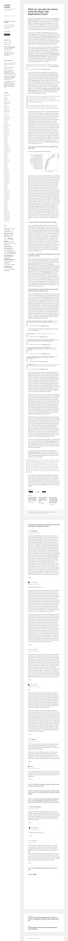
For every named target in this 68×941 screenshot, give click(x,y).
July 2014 (5, 137)
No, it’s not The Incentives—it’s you (8, 68)
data (5, 233)
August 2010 (6, 200)
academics (6, 228)
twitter (5, 270)
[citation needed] (7, 6)
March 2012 (6, 169)
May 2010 (6, 206)
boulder (5, 230)
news (12, 248)
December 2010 (7, 195)
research (7, 263)
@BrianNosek (31, 333)
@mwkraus (45, 321)
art (9, 228)
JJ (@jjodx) (33, 739)
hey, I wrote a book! (7, 42)
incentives (6, 243)
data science (6, 235)
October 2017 (6, 113)
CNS (9, 230)
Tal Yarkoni (41, 512)
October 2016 (6, 119)
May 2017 (6, 115)
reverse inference (7, 264)
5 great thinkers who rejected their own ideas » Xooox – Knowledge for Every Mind (9, 83)
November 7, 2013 (45, 325)
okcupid (5, 250)
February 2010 (7, 212)
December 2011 (7, 175)
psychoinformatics (11, 253)
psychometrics (7, 257)
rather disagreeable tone (34, 452)
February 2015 (7, 131)
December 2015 (7, 125)
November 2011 (7, 177)
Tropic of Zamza (7, 44)
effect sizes (6, 236)
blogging (12, 228)
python (12, 259)
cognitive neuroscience (8, 231)
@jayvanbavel (35, 321)
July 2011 (5, 185)
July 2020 (5, 97)
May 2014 (6, 141)
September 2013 (7, 151)
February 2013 (7, 161)
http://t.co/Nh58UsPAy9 (54, 66)
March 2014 (6, 145)
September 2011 (7, 181)
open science (10, 250)
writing (8, 270)
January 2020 (6, 101)
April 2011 (6, 189)
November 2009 (7, 218)
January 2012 (6, 173)
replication (10, 261)
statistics (8, 266)
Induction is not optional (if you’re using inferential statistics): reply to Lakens (10, 48)
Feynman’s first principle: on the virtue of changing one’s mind (9, 86)
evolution (6, 238)
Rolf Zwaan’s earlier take (48, 36)
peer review (6, 252)
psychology (8, 255)
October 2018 (6, 107)
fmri (6, 241)
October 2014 (6, 135)
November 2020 (7, 95)
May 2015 (6, 127)
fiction (10, 238)
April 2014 (6, 143)
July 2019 (5, 105)
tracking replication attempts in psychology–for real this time (32, 498)
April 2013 (6, 157)
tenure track (6, 269)
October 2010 (6, 196)
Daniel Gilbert (34, 531)
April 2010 (6, 208)
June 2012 (6, 163)
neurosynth (7, 249)
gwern (32, 766)
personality (12, 252)
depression (11, 235)
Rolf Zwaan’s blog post (50, 441)
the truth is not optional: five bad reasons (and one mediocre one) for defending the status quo (53, 500)
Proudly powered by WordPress (34, 938)
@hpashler (40, 321)
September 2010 (7, 198)
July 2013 (5, 155)
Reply (30, 577)
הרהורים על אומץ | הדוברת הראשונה (10, 62)
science (13, 264)
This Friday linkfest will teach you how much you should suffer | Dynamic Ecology (9, 77)
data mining (10, 233)
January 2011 (6, 193)
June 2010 (6, 204)
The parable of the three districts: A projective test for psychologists (9, 54)
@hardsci (30, 321)
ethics (11, 236)
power (5, 253)
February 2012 (7, 171)
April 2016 (6, 123)
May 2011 (6, 187)
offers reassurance (36, 80)
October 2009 (6, 220)
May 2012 (6, 165)
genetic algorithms (11, 241)
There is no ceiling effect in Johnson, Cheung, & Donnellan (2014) (43, 499)
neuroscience (8, 247)
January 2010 (6, 214)
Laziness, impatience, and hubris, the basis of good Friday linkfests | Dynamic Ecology (9, 72)
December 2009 (7, 216)
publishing (7, 259)
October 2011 (6, 179)
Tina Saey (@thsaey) (35, 806)
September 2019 (7, 103)
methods (6, 245)
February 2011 (7, 191)
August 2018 (6, 109)
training (12, 269)
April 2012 (6, 167)
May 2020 (6, 99)
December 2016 (7, 117)
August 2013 (6, 153)
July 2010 (5, 202)
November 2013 (7, 149)
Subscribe (7, 34)
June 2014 (6, 139)
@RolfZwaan (50, 321)
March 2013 (6, 159)
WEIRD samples (47, 271)
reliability (6, 261)
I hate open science (12, 74)
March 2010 (6, 210)
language (9, 243)
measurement (13, 243)
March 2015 (6, 129)
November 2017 (7, 111)
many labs (30, 513)
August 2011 (6, 183)
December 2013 (7, 147)
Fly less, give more (7, 50)
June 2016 (6, 121)
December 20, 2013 (46, 69)
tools (9, 269)
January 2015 (6, 133)
